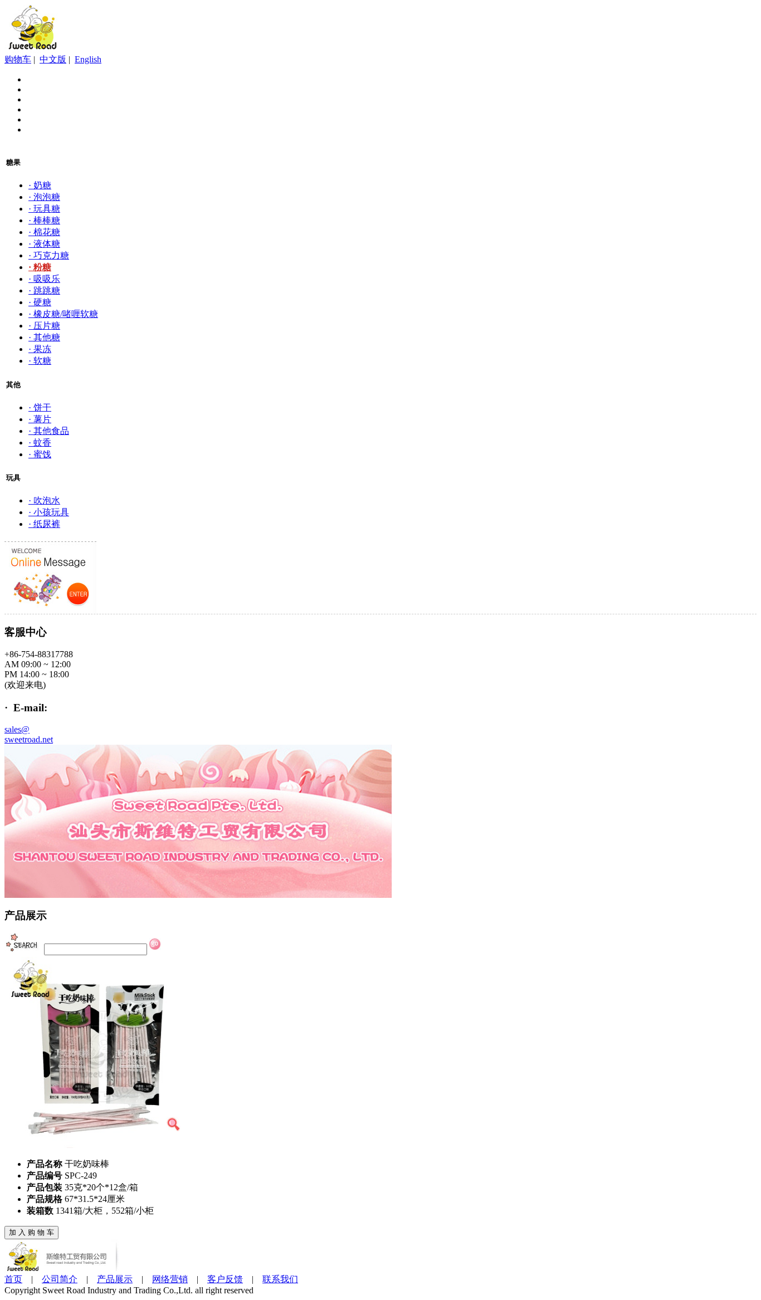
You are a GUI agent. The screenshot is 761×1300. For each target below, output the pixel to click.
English (88, 59)
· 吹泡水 (44, 500)
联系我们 (280, 1279)
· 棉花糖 (44, 232)
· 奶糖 (39, 185)
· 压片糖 (44, 325)
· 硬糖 (39, 302)
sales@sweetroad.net (28, 734)
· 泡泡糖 (44, 197)
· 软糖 (39, 360)
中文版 (53, 59)
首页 (13, 1279)
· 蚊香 (39, 442)
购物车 (17, 59)
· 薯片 (39, 419)
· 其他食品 (48, 431)
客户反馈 (225, 1279)
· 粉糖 (39, 267)
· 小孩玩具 (48, 512)
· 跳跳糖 (44, 290)
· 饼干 (39, 407)
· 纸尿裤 (44, 524)
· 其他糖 (44, 337)
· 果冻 (39, 349)
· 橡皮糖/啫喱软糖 (63, 314)
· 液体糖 (44, 243)
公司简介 (59, 1279)
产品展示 (115, 1279)
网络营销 (170, 1279)
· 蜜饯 (39, 454)
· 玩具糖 (44, 208)
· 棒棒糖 (44, 220)
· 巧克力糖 (48, 255)
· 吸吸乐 (44, 279)
